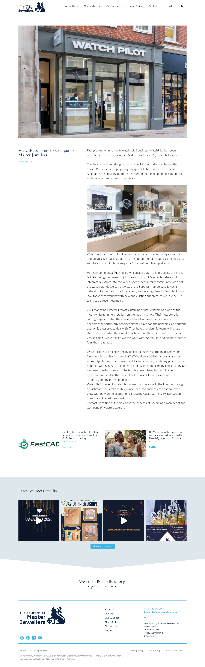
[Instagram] (22, 638)
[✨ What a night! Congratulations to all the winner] (123, 520)
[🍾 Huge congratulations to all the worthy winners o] (38, 520)
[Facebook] (28, 638)
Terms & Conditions (174, 650)
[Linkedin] (34, 638)
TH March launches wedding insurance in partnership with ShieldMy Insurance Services (165, 435)
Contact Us (155, 6)
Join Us (109, 613)
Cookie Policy (154, 650)
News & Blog (136, 6)
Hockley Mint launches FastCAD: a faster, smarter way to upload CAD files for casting (81, 435)
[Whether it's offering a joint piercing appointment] (81, 520)
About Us (110, 609)
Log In (170, 6)
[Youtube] (40, 638)
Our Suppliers (112, 617)
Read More (66, 447)
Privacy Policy (137, 650)
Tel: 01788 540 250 (153, 609)
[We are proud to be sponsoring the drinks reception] (166, 520)
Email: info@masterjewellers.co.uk (160, 612)
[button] (182, 6)
